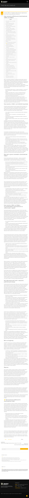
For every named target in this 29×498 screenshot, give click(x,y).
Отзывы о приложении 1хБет (10, 66)
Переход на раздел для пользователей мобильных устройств (10, 46)
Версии (7, 41)
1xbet (11, 128)
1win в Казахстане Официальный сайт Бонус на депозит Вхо (10, 457)
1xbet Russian (10, 439)
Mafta (5, 439)
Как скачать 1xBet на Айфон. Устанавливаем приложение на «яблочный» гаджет (10, 29)
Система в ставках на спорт (10, 34)
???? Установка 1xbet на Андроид (11, 42)
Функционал (8, 64)
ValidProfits (20, 493)
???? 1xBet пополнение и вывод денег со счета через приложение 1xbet (11, 32)
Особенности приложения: (10, 65)
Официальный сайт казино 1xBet (11, 59)
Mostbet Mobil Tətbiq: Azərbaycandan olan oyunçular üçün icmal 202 (11, 458)
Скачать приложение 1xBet (10, 23)
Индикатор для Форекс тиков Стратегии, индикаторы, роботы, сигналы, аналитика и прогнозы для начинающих (14, 460)
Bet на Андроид (8, 40)
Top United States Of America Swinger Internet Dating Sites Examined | (11, 461)
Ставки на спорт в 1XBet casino (10, 67)
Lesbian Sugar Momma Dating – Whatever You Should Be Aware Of (11, 459)
